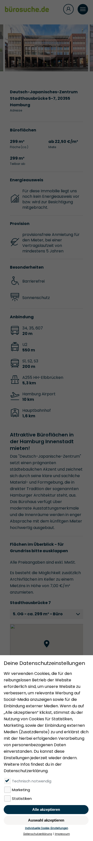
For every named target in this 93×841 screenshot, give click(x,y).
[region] (46, 649)
